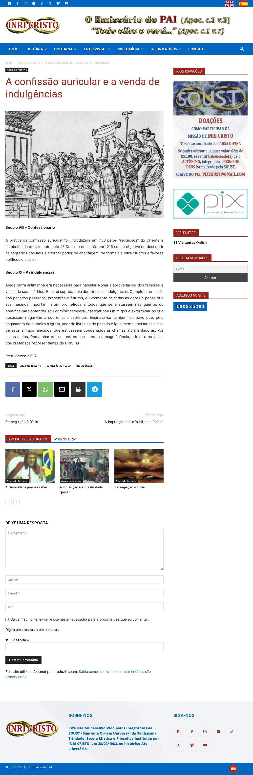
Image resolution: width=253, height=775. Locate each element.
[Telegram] (33, 3)
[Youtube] (66, 3)
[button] (242, 49)
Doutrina (63, 49)
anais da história (30, 365)
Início (9, 62)
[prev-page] (8, 502)
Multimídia (128, 49)
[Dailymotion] (9, 3)
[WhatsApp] (45, 389)
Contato (196, 49)
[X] (50, 3)
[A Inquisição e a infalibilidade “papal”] (84, 466)
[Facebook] (17, 3)
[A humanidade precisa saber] (30, 466)
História (34, 49)
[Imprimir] (78, 389)
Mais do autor (65, 439)
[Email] (61, 389)
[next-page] (16, 502)
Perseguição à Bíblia (21, 422)
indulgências (84, 365)
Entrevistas (95, 49)
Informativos (163, 49)
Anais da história (28, 62)
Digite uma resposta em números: (32, 629)
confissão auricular (58, 365)
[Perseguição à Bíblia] (139, 466)
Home (14, 49)
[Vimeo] (58, 3)
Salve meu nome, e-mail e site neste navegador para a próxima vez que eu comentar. (80, 619)
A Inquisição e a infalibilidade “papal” (134, 422)
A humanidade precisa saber (26, 487)
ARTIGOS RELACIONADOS (28, 439)
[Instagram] (25, 3)
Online (190, 242)
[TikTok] (41, 3)
